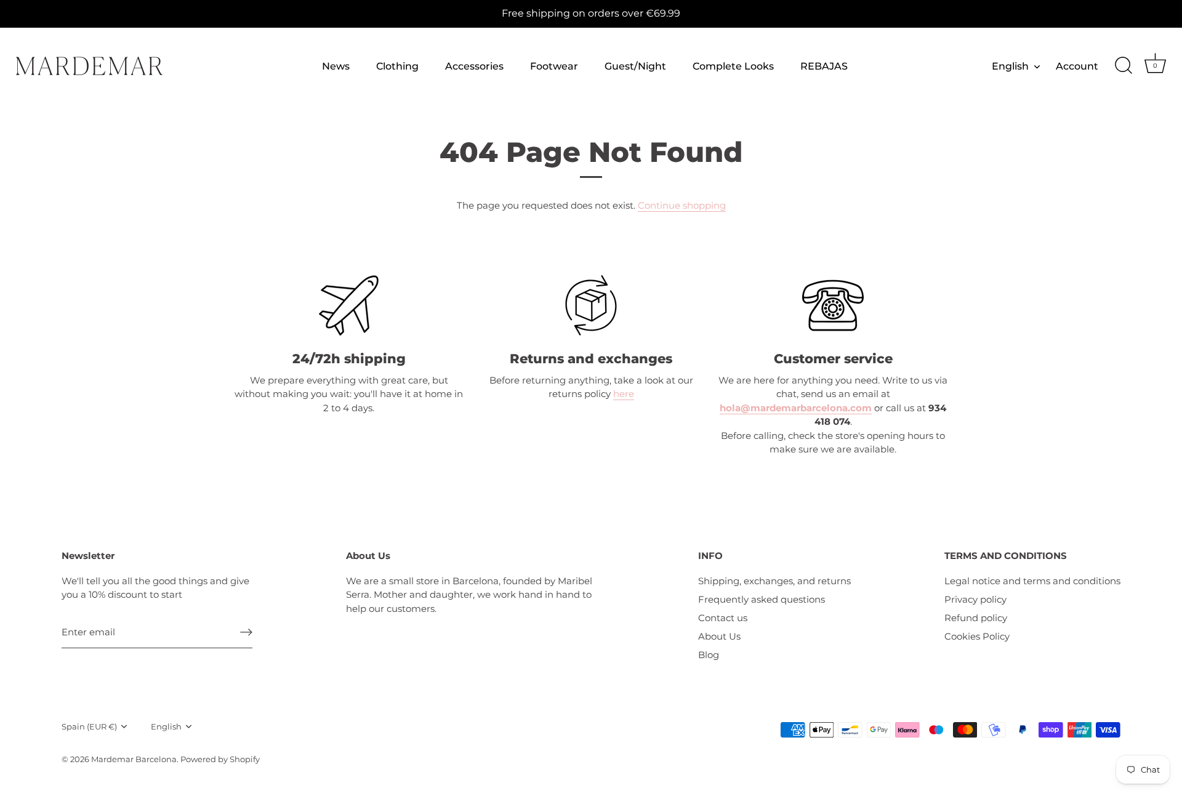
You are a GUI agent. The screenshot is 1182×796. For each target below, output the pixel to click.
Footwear (554, 66)
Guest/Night (635, 66)
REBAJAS (824, 66)
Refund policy (975, 618)
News (336, 66)
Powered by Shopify (220, 759)
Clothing (397, 66)
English (1010, 66)
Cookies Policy (977, 636)
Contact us (722, 618)
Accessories (474, 66)
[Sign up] (246, 632)
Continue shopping (682, 205)
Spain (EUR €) (89, 726)
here (623, 394)
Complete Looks (733, 66)
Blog (708, 655)
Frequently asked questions (761, 599)
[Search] (1123, 65)
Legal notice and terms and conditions (1032, 581)
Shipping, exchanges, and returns (774, 581)
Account (1077, 66)
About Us (719, 636)
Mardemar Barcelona (134, 759)
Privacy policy (975, 599)
